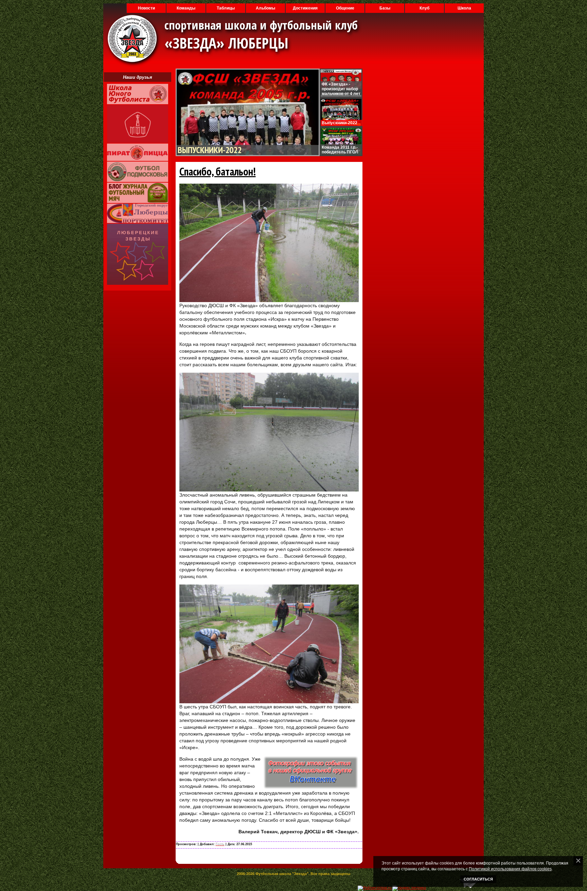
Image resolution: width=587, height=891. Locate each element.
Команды (186, 8)
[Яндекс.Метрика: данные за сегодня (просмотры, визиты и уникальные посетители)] (409, 888)
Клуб (424, 8)
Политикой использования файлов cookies (510, 869)
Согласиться (478, 879)
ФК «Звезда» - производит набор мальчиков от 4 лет (341, 89)
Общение (345, 8)
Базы (384, 8)
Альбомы (265, 8)
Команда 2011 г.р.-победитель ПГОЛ (340, 149)
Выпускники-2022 (210, 149)
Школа (464, 8)
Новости (146, 8)
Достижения (305, 8)
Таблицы (226, 8)
